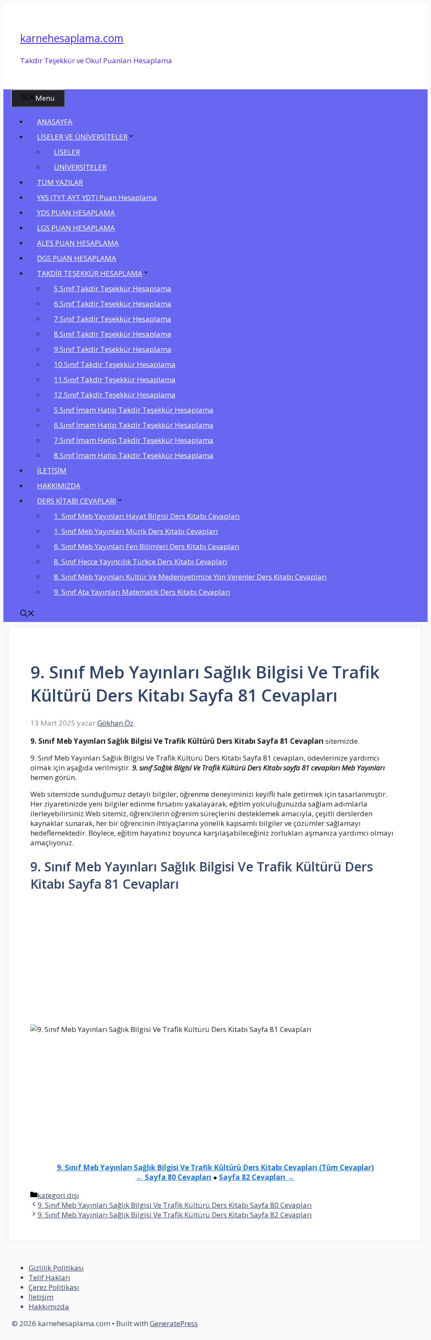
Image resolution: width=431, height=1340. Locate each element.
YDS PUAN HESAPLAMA (76, 212)
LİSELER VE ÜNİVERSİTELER (82, 137)
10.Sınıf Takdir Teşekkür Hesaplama (115, 364)
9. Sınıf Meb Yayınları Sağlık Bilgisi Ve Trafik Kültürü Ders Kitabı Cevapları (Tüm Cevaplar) (215, 1167)
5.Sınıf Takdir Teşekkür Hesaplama (112, 288)
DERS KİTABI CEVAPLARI (76, 501)
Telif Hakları (49, 1277)
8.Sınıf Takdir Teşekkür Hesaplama (112, 334)
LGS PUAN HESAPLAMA (76, 228)
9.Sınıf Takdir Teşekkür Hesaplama (112, 349)
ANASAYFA (54, 121)
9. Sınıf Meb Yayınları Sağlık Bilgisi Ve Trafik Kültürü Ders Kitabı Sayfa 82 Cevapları (174, 1214)
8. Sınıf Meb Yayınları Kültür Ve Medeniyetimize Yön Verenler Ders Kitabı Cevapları (190, 577)
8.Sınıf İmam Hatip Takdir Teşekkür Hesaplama (133, 455)
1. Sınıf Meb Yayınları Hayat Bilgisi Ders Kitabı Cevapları (147, 516)
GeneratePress (174, 1323)
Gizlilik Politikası (56, 1268)
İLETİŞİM (52, 470)
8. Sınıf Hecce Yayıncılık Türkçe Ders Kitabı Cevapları (140, 561)
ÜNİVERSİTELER (80, 167)
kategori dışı (58, 1195)
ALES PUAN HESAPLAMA (78, 243)
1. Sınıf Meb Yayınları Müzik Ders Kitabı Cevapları (136, 531)
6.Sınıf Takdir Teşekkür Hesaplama (112, 303)
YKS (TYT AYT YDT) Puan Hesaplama (97, 197)
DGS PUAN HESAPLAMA (76, 258)
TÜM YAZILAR (60, 182)
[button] (27, 614)
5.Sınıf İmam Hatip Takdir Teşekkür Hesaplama (133, 410)
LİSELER (67, 152)
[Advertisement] (215, 962)
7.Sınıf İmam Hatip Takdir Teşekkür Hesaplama (133, 440)
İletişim (41, 1297)
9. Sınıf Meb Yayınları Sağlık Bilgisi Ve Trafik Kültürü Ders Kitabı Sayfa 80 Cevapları (174, 1205)
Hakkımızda (49, 1306)
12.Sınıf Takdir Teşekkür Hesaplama (115, 394)
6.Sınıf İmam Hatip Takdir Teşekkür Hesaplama (133, 425)
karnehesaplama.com (71, 38)
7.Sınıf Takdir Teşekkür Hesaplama (112, 319)
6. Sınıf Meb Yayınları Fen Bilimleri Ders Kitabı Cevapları (146, 546)
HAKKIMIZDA (58, 485)
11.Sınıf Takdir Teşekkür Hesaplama (115, 379)
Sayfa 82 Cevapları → (256, 1177)
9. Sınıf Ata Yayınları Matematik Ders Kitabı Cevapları (142, 592)
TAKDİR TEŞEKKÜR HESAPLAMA (89, 273)
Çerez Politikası (54, 1287)
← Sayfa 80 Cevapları (173, 1177)
